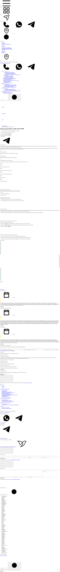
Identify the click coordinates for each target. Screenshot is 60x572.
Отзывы (3, 45)
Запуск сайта (12, 446)
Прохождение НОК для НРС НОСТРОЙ (11, 85)
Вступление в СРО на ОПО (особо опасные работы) (12, 74)
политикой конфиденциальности (5, 350)
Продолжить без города (3, 555)
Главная (3, 107)
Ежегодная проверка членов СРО (8, 77)
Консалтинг (3, 91)
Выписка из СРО (6, 75)
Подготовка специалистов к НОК (8, 86)
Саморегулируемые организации (6, 47)
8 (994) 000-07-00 (7, 63)
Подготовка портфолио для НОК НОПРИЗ (10, 87)
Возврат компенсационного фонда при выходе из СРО (11, 80)
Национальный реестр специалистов (7, 49)
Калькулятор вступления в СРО (8, 82)
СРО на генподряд (4, 396)
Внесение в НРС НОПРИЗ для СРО (10, 89)
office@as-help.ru (2, 423)
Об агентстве (4, 43)
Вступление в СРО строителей (9, 72)
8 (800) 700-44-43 (2, 63)
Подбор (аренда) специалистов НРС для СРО (10, 78)
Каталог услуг (4, 113)
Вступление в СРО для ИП (7, 79)
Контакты (3, 42)
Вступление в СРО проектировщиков (10, 73)
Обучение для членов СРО (7, 81)
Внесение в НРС (6, 88)
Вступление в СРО (6, 71)
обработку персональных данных (27, 382)
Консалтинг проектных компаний (6, 408)
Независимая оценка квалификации (7, 48)
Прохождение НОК (6, 84)
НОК (2, 83)
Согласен (2, 571)
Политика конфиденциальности (6, 44)
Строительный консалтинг (7, 92)
